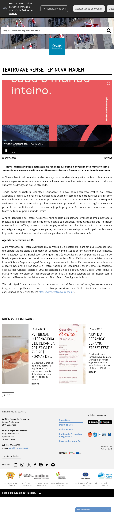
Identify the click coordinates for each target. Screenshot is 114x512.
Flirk (53, 465)
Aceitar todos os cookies (89, 8)
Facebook (35, 465)
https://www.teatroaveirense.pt (56, 292)
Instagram (22, 465)
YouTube (47, 465)
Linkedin (15, 465)
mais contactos (11, 456)
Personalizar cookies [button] (54, 8)
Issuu (41, 465)
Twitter (29, 465)
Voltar (9, 394)
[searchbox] (57, 30)
